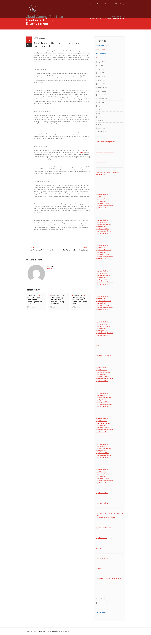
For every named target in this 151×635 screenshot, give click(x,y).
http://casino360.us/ (102, 493)
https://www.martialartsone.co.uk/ (106, 517)
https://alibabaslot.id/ (102, 194)
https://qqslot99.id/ (102, 208)
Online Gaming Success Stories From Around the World (79, 301)
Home (91, 4)
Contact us (108, 4)
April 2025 (101, 117)
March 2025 (101, 120)
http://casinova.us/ (101, 538)
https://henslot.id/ (101, 197)
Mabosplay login (102, 603)
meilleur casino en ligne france (105, 172)
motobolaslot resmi (102, 45)
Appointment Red (56, 631)
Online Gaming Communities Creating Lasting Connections (57, 301)
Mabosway (99, 568)
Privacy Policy (119, 4)
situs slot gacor (101, 53)
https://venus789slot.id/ (103, 199)
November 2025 (102, 91)
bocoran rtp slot (101, 612)
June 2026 (101, 69)
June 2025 (101, 109)
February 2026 (102, 80)
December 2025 (102, 87)
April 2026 (101, 73)
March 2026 (101, 76)
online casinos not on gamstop (105, 141)
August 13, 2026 (55, 295)
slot (97, 57)
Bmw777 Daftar (101, 49)
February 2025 (102, 124)
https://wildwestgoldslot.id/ (104, 205)
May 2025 (100, 113)
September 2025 (102, 98)
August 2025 (101, 102)
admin (43, 38)
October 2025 (102, 95)
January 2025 (101, 128)
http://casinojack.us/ (102, 503)
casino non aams (101, 162)
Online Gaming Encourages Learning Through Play (34, 301)
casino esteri (99, 548)
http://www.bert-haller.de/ (104, 528)
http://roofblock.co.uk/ (103, 558)
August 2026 (101, 62)
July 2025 (100, 106)
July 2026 (100, 65)
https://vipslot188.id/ (102, 203)
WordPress (42, 631)
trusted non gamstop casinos (105, 152)
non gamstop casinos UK (103, 355)
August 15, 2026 (33, 295)
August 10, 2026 (78, 295)
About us (99, 4)
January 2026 (101, 84)
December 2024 (102, 132)
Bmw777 (98, 345)
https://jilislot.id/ (101, 201)
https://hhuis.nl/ (102, 599)
